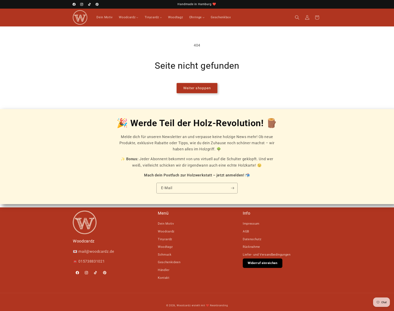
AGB (246, 231)
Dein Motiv (166, 223)
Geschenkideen (169, 262)
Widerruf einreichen (262, 263)
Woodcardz (166, 231)
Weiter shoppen (197, 88)
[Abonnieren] (232, 188)
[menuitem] (104, 17)
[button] (297, 17)
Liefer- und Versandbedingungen (267, 254)
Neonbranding (219, 305)
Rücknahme (251, 247)
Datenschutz (252, 239)
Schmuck (165, 254)
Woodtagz (165, 247)
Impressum (251, 223)
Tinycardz (165, 239)
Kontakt (164, 278)
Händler (164, 270)
